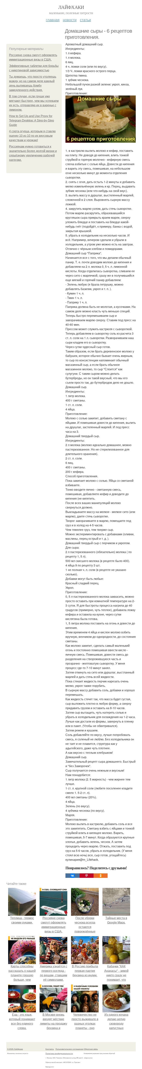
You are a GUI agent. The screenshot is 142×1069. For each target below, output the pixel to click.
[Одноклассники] (101, 875)
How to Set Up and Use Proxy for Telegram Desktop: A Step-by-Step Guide (31, 120)
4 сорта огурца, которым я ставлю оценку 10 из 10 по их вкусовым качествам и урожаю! (32, 136)
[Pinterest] (87, 875)
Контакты (49, 1049)
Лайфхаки (71, 7)
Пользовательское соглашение (69, 1049)
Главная (53, 19)
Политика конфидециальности (59, 1053)
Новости (70, 19)
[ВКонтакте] (72, 875)
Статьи (85, 19)
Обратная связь (91, 1049)
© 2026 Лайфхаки (15, 1049)
